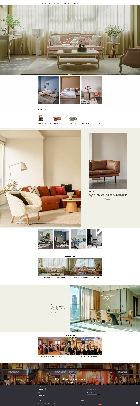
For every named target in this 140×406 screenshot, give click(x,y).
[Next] (101, 119)
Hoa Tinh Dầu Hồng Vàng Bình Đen (98, 123)
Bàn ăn (92, 104)
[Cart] (97, 1)
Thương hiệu (65, 3)
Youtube (42, 393)
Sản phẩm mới (50, 3)
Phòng (58, 3)
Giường (70, 104)
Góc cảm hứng (76, 3)
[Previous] (38, 119)
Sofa (48, 104)
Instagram (39, 393)
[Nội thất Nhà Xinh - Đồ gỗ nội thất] (43, 3)
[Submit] (100, 3)
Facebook (45, 393)
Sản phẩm (54, 3)
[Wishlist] (96, 1)
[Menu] (38, 3)
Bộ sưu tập (61, 3)
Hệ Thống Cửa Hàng (42, 395)
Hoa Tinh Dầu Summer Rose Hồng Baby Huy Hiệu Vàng (67, 123)
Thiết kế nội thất (70, 3)
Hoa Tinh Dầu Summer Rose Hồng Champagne (50, 123)
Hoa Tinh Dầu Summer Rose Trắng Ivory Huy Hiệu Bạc (83, 123)
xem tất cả (45, 109)
